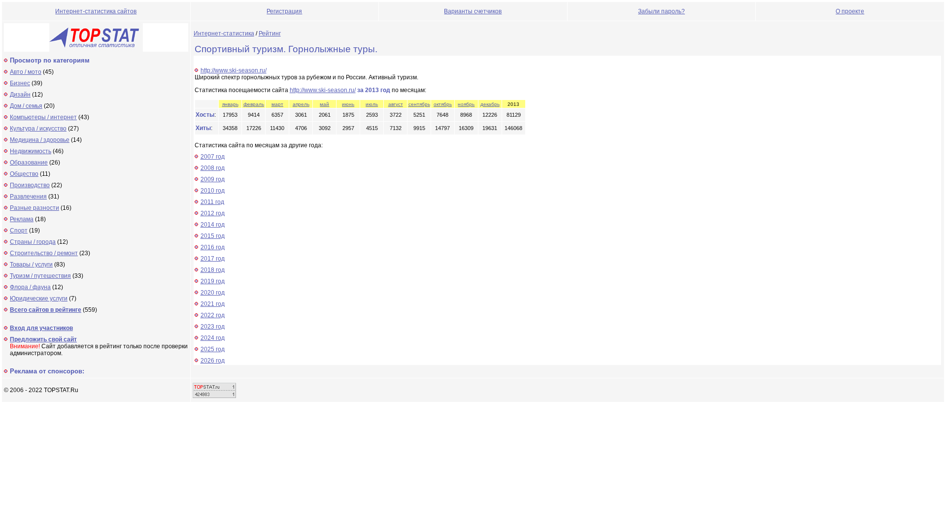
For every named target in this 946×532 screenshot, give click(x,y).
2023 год (213, 326)
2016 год (213, 247)
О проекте (850, 11)
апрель (301, 104)
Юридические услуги (39, 298)
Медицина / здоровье (39, 139)
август (395, 104)
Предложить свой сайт (43, 339)
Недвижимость (30, 151)
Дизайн (20, 94)
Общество (24, 173)
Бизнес (20, 83)
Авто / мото (25, 71)
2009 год (213, 179)
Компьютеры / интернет (43, 117)
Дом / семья (26, 105)
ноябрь (466, 104)
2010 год (213, 190)
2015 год (213, 236)
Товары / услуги (31, 264)
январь (230, 104)
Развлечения (28, 196)
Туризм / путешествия (40, 275)
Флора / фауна (30, 287)
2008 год (213, 168)
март (277, 104)
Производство (30, 185)
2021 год (213, 303)
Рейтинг (270, 33)
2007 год (213, 156)
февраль (253, 104)
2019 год (213, 281)
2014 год (213, 224)
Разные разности (34, 207)
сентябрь (419, 104)
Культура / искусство (38, 128)
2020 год (213, 292)
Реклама (22, 219)
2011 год (212, 202)
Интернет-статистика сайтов (95, 11)
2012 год (213, 213)
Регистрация (284, 11)
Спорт (19, 230)
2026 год (213, 360)
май (324, 104)
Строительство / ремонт (44, 253)
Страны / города (33, 241)
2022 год (213, 315)
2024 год (213, 337)
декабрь (490, 104)
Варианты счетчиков (473, 11)
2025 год (213, 349)
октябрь (443, 104)
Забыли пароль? (661, 11)
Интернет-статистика (224, 33)
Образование (29, 162)
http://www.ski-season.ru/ (234, 70)
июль (372, 104)
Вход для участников (41, 328)
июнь (348, 104)
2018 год (213, 269)
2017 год (213, 258)
